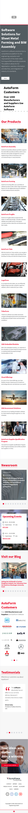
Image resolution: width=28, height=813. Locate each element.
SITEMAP (15, 786)
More (5, 78)
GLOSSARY (22, 786)
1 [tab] (3, 504)
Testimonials (10, 672)
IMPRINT (15, 784)
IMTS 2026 (5, 527)
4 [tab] (10, 504)
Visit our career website (10, 765)
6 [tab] (15, 504)
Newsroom (9, 465)
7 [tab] (18, 504)
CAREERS (16, 789)
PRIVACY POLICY (7, 786)
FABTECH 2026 (6, 538)
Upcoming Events (12, 516)
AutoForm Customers (9, 605)
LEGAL (20, 784)
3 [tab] (8, 504)
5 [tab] (13, 504)
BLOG (11, 789)
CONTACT (8, 784)
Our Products (11, 122)
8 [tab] (20, 504)
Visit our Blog (11, 556)
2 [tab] (6, 504)
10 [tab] (25, 504)
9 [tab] (22, 504)
